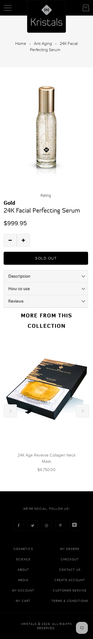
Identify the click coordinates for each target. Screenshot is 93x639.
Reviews (16, 301)
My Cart (23, 601)
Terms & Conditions (69, 601)
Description (19, 276)
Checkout (70, 559)
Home (20, 43)
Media (23, 580)
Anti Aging (43, 43)
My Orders (70, 549)
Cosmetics (23, 549)
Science (23, 559)
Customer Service (70, 590)
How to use (19, 288)
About (23, 570)
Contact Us (70, 570)
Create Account (70, 580)
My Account (23, 590)
